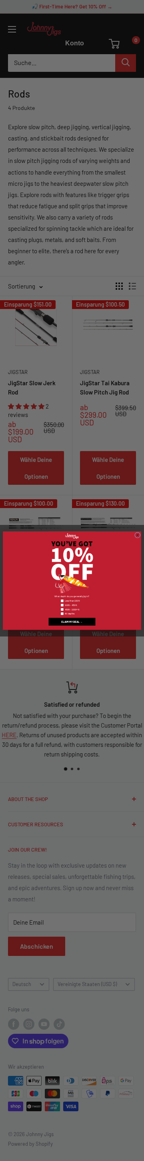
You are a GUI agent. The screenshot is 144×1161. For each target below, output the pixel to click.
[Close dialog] (137, 535)
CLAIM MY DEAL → (71, 621)
